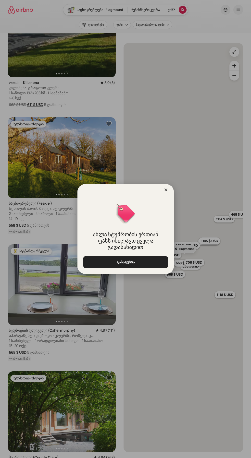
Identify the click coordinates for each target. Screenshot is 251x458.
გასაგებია (125, 262)
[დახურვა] (166, 190)
